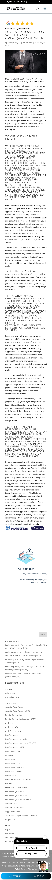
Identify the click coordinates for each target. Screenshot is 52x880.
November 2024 (12, 697)
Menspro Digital (14, 42)
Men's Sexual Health (13, 771)
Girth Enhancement (13, 731)
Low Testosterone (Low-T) (15, 739)
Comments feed (11, 837)
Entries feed (10, 833)
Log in (7, 829)
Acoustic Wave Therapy (14, 707)
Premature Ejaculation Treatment (19, 799)
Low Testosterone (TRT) (14, 747)
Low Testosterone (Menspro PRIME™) (20, 743)
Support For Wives (13, 811)
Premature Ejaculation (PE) (16, 795)
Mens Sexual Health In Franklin (18, 779)
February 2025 (11, 693)
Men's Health (10, 759)
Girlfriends (9, 723)
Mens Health (10, 775)
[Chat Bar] (26, 876)
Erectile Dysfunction (13, 715)
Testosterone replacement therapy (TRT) (21, 815)
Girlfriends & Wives (13, 727)
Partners (8, 783)
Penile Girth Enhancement (16, 787)
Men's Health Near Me (14, 767)
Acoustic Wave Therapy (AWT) (17, 711)
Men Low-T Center (12, 755)
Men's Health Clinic (13, 763)
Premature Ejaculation (14, 791)
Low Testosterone (12, 735)
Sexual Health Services (14, 807)
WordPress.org (11, 841)
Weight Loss (10, 819)
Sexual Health (11, 803)
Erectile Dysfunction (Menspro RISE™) (20, 719)
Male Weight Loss (12, 751)
